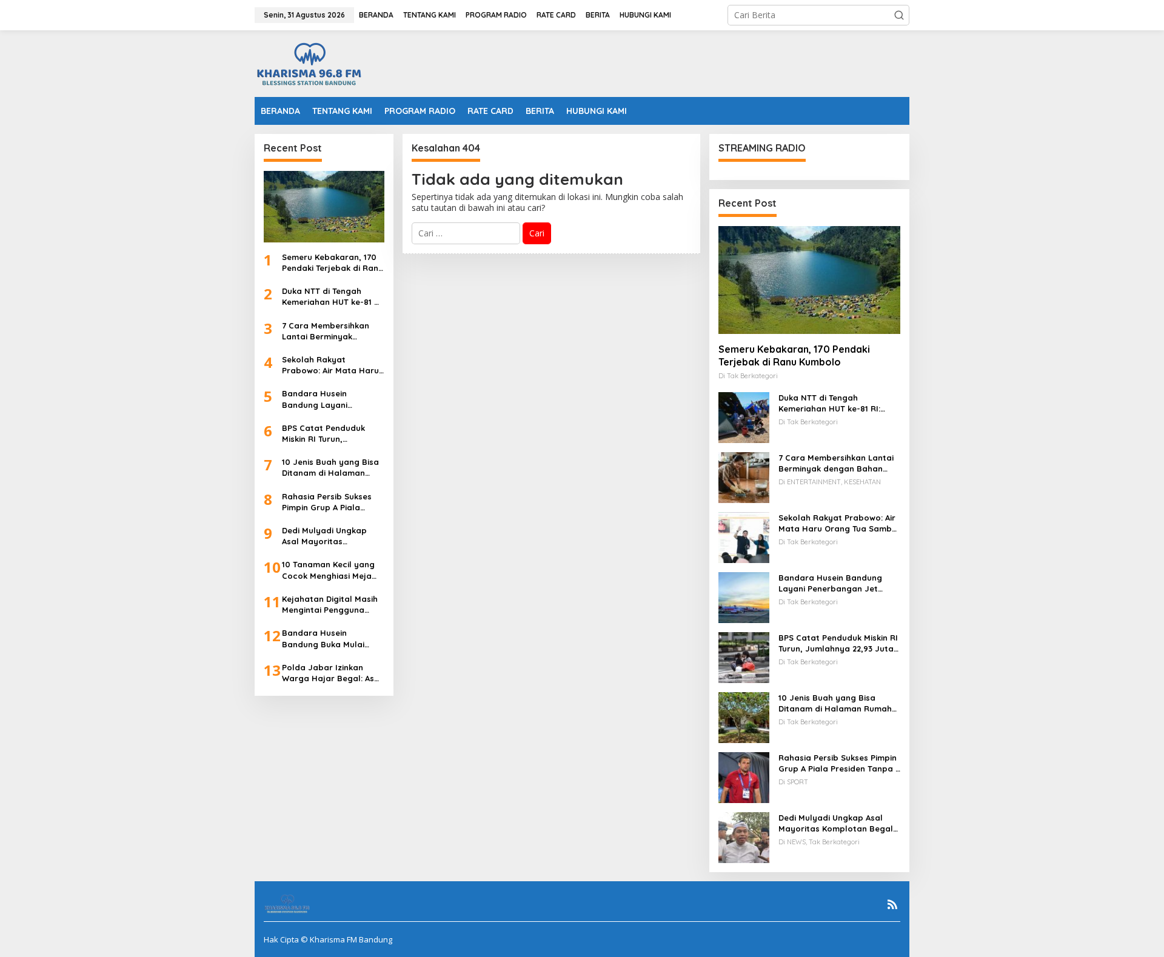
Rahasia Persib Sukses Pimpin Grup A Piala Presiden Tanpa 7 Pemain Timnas (332, 502)
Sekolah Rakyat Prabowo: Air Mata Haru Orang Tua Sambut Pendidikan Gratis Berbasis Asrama (330, 365)
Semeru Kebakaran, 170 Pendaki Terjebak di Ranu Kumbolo (332, 262)
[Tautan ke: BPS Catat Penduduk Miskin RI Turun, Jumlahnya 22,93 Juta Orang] (743, 656)
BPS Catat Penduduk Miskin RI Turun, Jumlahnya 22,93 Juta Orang (326, 433)
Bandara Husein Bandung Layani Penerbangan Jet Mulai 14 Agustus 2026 (329, 399)
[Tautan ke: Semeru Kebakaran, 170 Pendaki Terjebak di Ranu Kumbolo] (324, 206)
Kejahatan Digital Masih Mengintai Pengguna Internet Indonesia (330, 604)
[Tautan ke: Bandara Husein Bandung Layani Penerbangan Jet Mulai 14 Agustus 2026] (743, 596)
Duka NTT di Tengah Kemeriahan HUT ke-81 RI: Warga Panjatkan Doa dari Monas (333, 296)
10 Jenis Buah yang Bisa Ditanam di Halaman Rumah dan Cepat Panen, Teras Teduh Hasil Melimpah (332, 467)
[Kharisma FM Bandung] (312, 62)
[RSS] (892, 904)
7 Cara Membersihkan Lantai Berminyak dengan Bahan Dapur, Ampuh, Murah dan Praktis (326, 331)
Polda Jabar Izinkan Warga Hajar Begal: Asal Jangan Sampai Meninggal (332, 673)
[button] (899, 15)
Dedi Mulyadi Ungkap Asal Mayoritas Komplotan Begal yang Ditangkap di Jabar (329, 536)
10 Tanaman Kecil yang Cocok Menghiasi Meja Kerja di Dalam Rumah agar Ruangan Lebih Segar (328, 570)
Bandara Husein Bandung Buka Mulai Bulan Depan (323, 638)
